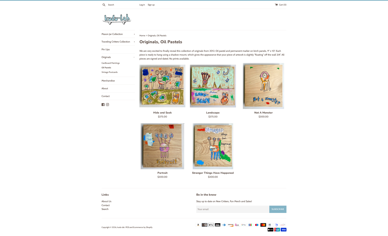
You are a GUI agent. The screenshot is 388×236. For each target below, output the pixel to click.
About (105, 88)
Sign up (151, 4)
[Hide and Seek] (162, 86)
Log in (142, 4)
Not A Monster (263, 112)
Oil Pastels (106, 67)
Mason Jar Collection (118, 34)
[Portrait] (162, 146)
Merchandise (108, 80)
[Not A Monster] (263, 86)
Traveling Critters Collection (118, 41)
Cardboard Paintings (111, 63)
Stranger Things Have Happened (213, 173)
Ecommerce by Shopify (142, 227)
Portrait (162, 173)
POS (127, 227)
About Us (106, 201)
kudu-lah (121, 227)
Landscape (213, 112)
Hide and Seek (162, 112)
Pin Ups (106, 49)
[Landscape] (213, 86)
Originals (118, 57)
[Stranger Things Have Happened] (213, 146)
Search (105, 209)
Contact (106, 96)
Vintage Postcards (110, 72)
